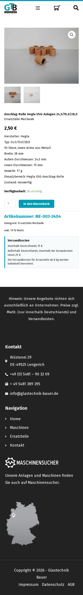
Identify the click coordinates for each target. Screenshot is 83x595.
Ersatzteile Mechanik (19, 119)
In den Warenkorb (36, 204)
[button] (38, 8)
